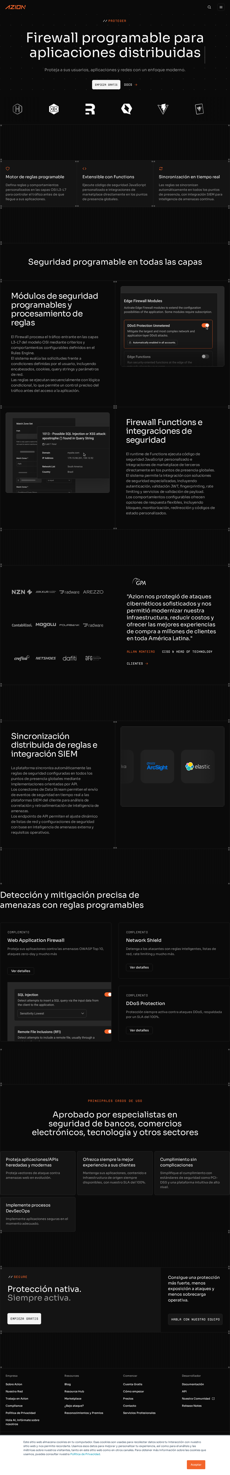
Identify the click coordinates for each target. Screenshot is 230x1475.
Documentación (193, 1384)
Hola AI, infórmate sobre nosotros (22, 1422)
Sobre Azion (14, 1384)
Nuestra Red (14, 1391)
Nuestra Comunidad (196, 1398)
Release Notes (192, 1405)
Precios (128, 1398)
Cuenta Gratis (132, 1384)
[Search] (209, 7)
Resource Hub (74, 1391)
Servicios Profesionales (139, 1413)
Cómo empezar (133, 1391)
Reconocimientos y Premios (83, 1413)
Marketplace (72, 1398)
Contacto (129, 1405)
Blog (67, 1384)
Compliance (14, 1405)
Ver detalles (20, 971)
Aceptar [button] (196, 1464)
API (184, 1391)
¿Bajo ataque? (74, 1405)
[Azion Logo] (15, 7)
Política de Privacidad (85, 1454)
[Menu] (221, 7)
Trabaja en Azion (17, 1398)
